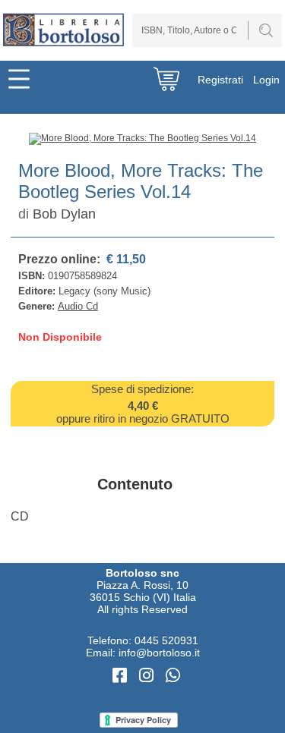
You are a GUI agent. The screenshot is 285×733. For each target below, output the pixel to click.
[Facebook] (121, 675)
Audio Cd (78, 306)
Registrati (220, 80)
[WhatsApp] (173, 675)
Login (266, 80)
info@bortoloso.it (159, 652)
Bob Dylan (64, 214)
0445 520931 (166, 640)
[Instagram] (148, 675)
